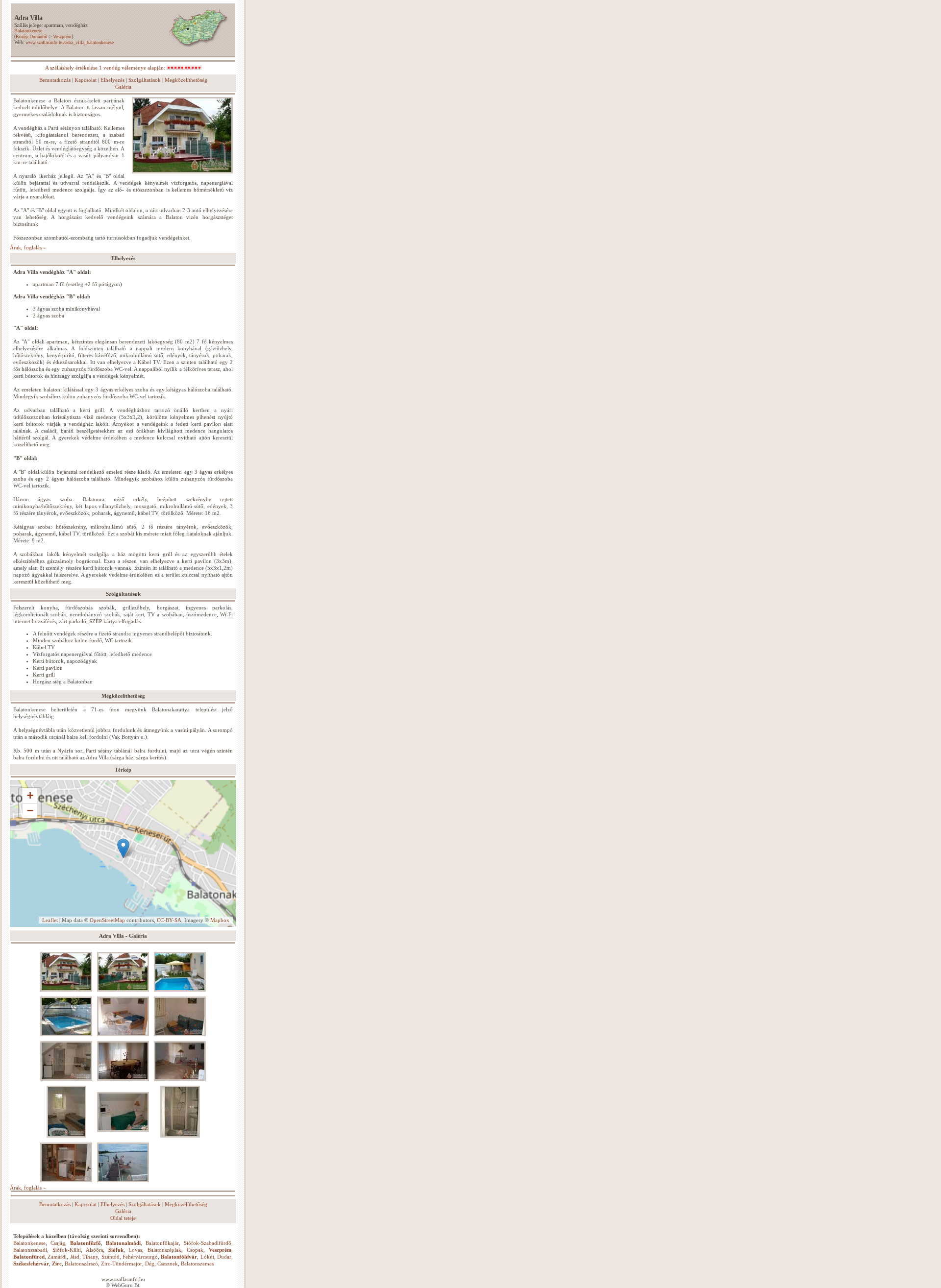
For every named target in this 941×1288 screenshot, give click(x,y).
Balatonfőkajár (162, 1243)
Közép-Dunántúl (32, 36)
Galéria (123, 87)
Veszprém (62, 36)
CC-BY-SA (169, 920)
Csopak (195, 1250)
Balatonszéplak (164, 1250)
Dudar (224, 1257)
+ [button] (30, 795)
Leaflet (50, 920)
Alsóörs (94, 1250)
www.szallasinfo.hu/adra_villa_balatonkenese (69, 42)
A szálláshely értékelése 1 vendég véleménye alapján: (106, 68)
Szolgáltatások (144, 80)
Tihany (90, 1257)
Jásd (74, 1257)
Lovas (135, 1250)
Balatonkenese (28, 30)
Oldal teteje (123, 1218)
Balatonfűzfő (85, 1243)
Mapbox (219, 920)
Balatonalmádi (123, 1243)
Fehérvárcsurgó (140, 1257)
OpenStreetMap (107, 920)
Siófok (116, 1250)
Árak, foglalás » (28, 247)
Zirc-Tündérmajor (121, 1263)
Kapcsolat (85, 80)
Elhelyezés (112, 80)
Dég (149, 1263)
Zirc (57, 1263)
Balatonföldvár (179, 1257)
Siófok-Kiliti (66, 1250)
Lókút (207, 1257)
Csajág (57, 1243)
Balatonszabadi (30, 1250)
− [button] (30, 810)
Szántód (110, 1257)
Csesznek (167, 1263)
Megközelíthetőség (186, 80)
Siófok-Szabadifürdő (207, 1243)
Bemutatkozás (55, 80)
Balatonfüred (29, 1257)
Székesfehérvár (31, 1263)
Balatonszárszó (81, 1263)
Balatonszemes (197, 1263)
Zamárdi (57, 1257)
